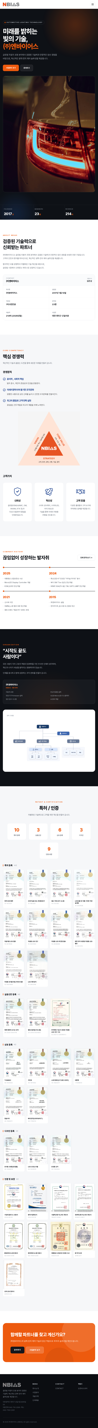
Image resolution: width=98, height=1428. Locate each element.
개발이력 (36, 1396)
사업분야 (36, 1392)
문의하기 (27, 68)
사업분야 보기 (11, 68)
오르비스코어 (82, 1388)
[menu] (92, 4)
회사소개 (36, 1388)
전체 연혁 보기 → (86, 558)
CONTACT (59, 1388)
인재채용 (36, 1400)
